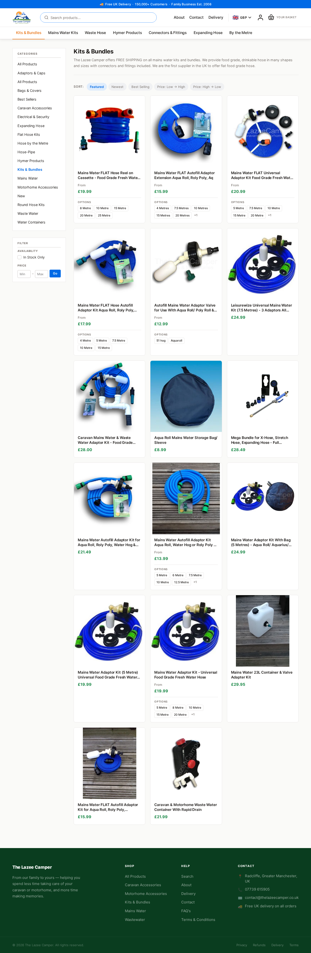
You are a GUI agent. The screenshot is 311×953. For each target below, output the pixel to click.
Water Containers (31, 222)
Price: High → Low (207, 87)
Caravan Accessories (34, 108)
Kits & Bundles (28, 32)
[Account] (260, 17)
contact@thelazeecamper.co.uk (272, 897)
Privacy (241, 945)
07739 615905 (257, 889)
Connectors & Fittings (168, 32)
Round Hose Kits (31, 205)
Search (187, 876)
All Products (27, 64)
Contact (196, 17)
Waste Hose (95, 32)
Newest (117, 87)
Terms (294, 945)
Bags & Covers (29, 90)
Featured (97, 87)
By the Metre (240, 32)
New (21, 196)
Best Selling (140, 87)
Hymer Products (127, 32)
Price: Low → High (171, 87)
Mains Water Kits (63, 32)
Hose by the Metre (32, 143)
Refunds (259, 945)
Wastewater (135, 919)
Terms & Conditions (198, 919)
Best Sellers (26, 99)
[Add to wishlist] (139, 161)
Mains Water (27, 178)
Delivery (215, 17)
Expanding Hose (208, 32)
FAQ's (186, 911)
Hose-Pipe (26, 152)
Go (55, 273)
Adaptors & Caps (31, 73)
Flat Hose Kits (28, 134)
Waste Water (27, 213)
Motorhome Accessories (37, 187)
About (179, 17)
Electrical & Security (33, 117)
